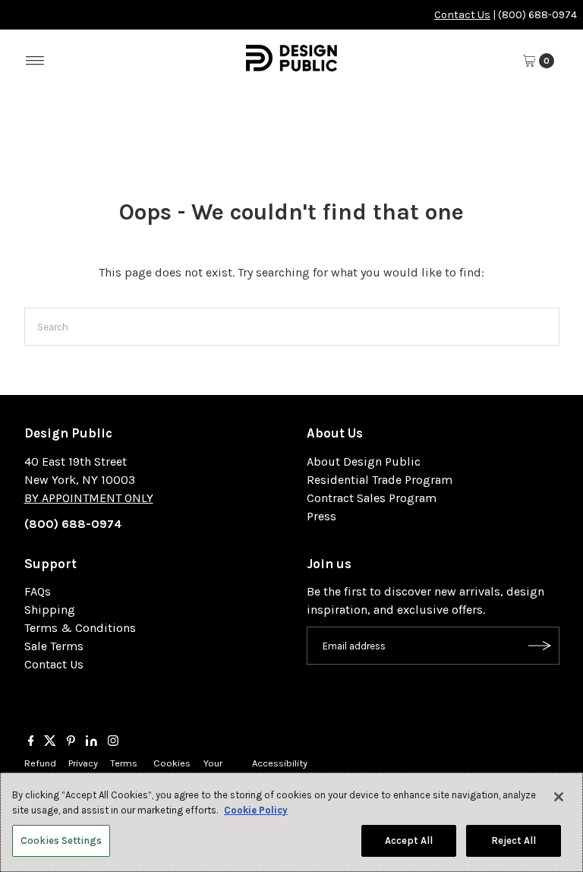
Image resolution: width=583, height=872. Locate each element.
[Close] (558, 797)
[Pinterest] (71, 742)
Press (321, 516)
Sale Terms (54, 646)
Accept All (409, 840)
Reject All (513, 840)
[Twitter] (50, 742)
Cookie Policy (256, 810)
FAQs (37, 591)
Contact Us (462, 14)
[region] (291, 822)
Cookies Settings (61, 840)
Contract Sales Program (371, 498)
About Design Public (364, 461)
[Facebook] (31, 742)
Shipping (49, 609)
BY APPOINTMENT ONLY (88, 498)
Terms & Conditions (80, 628)
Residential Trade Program (379, 479)
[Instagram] (113, 742)
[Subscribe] (540, 646)
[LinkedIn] (91, 742)
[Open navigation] (35, 61)
